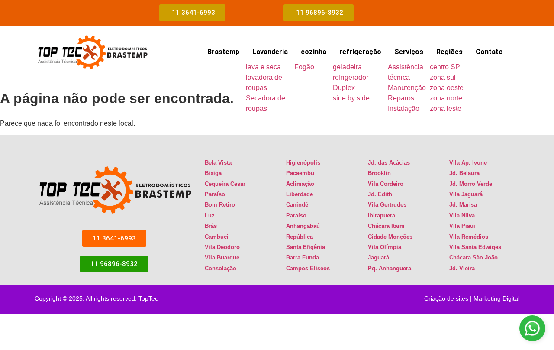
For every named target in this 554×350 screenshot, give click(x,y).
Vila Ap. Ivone (468, 162)
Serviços (408, 52)
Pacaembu (300, 173)
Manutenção (407, 87)
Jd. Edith (380, 194)
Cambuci (217, 236)
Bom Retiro (220, 204)
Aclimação (300, 184)
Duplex (344, 87)
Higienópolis (303, 162)
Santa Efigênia (305, 247)
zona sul (443, 77)
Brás (211, 226)
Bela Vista (218, 162)
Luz (210, 215)
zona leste (445, 108)
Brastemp (223, 52)
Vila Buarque (222, 257)
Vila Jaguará (466, 194)
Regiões (449, 52)
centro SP (445, 67)
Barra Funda (302, 257)
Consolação (220, 268)
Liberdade (299, 194)
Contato (489, 52)
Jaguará (378, 257)
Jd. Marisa (463, 204)
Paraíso (215, 194)
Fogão (304, 67)
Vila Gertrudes (387, 204)
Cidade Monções (390, 236)
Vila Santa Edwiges (475, 247)
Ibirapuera (381, 215)
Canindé (297, 204)
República (299, 236)
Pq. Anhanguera (389, 268)
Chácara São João (473, 257)
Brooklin (379, 173)
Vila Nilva (462, 215)
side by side (351, 98)
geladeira (347, 67)
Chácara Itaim (386, 226)
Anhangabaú (303, 226)
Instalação (403, 108)
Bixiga (213, 173)
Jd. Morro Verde (470, 184)
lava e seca (263, 67)
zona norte (446, 98)
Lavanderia (270, 52)
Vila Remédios (468, 236)
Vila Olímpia (384, 247)
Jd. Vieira (462, 268)
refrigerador (350, 77)
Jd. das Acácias (389, 162)
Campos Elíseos (308, 268)
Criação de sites (446, 298)
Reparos (401, 98)
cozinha (313, 52)
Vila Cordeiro (385, 184)
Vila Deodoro (222, 247)
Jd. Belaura (464, 173)
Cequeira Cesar (225, 184)
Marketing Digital (496, 298)
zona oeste (447, 87)
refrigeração (360, 52)
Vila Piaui (462, 226)
